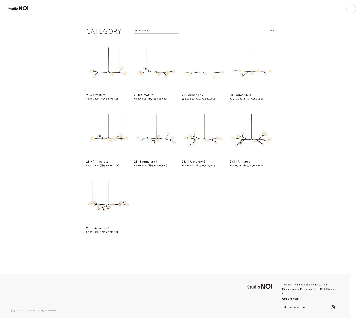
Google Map (290, 298)
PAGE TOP (355, 308)
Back (271, 30)
